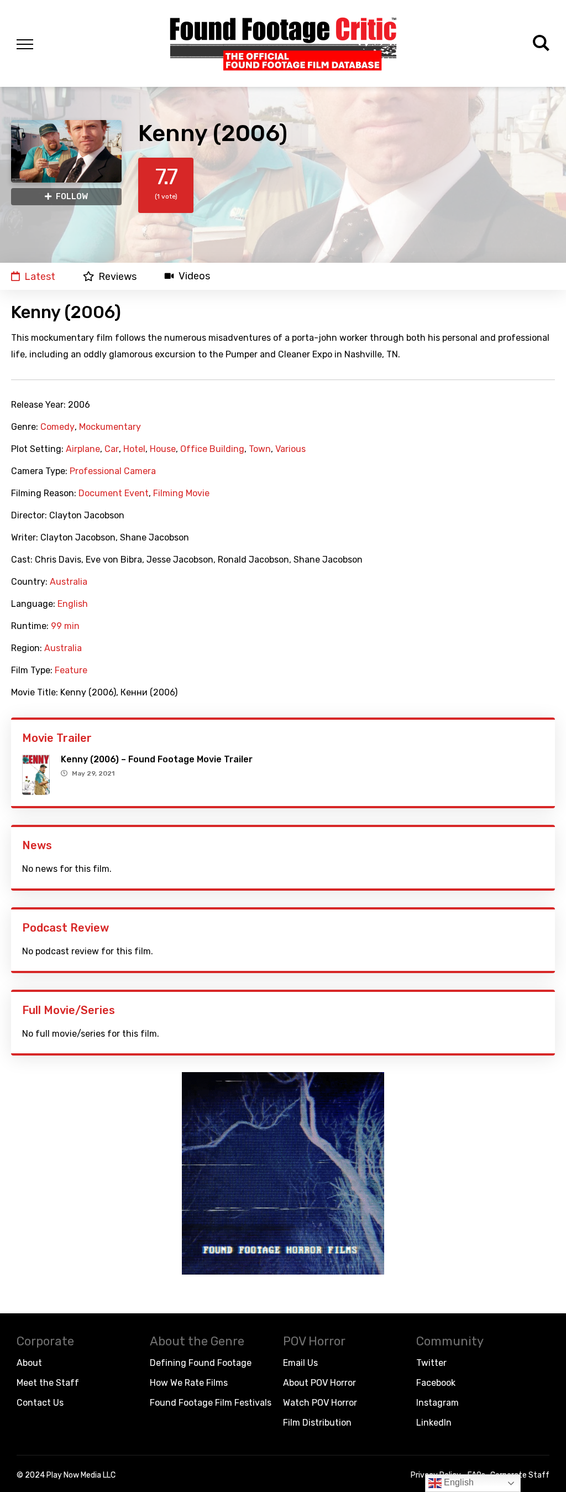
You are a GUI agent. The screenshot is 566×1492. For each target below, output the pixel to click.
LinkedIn (434, 1422)
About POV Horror (319, 1382)
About (29, 1363)
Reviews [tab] (117, 276)
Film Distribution (317, 1422)
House (163, 449)
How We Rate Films (189, 1382)
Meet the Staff (48, 1382)
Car (111, 449)
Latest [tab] (39, 276)
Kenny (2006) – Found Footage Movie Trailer (157, 759)
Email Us (300, 1363)
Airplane (83, 449)
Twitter (431, 1363)
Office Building (212, 449)
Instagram (437, 1402)
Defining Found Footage (200, 1363)
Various (290, 449)
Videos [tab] (194, 276)
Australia (68, 582)
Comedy (57, 427)
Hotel (134, 449)
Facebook (435, 1382)
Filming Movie (181, 493)
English (72, 604)
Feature (71, 670)
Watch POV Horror (320, 1402)
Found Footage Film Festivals (210, 1402)
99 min (65, 626)
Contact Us (40, 1402)
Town (260, 449)
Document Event (113, 493)
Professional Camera (113, 471)
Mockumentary (110, 427)
